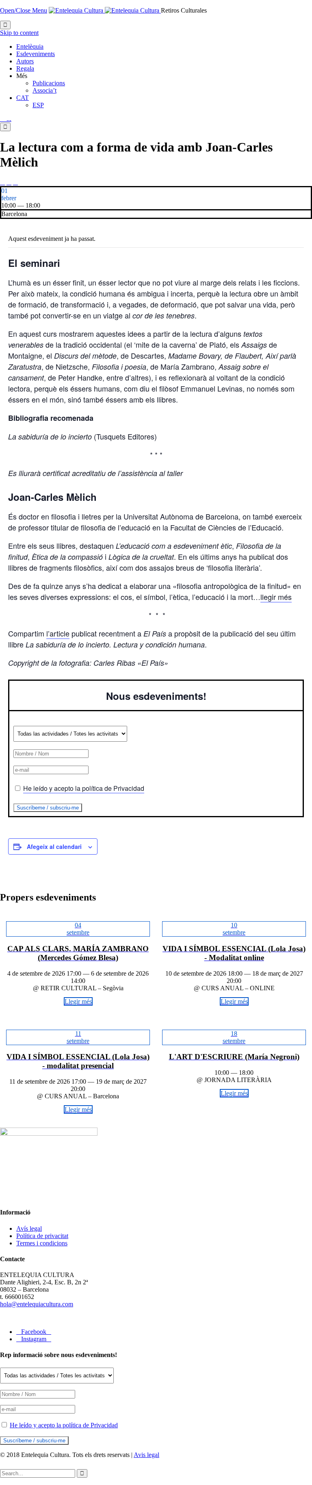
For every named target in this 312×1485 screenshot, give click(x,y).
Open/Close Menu (23, 10)
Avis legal (146, 1454)
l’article (57, 633)
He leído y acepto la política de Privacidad (83, 788)
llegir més (276, 596)
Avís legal (29, 1228)
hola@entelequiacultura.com (36, 1304)
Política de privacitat (42, 1235)
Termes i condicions (41, 1243)
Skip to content (19, 32)
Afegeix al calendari (54, 846)
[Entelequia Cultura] (105, 10)
